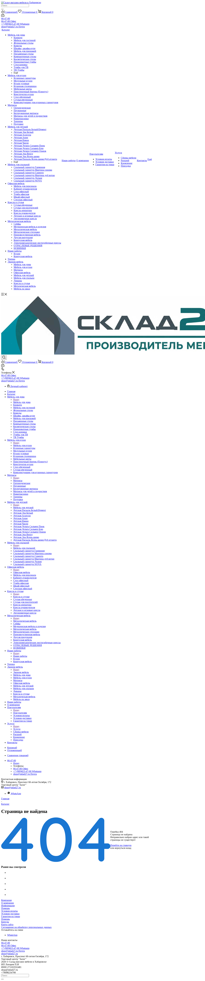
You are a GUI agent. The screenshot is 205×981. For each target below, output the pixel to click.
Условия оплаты (9, 911)
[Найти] (2, 9)
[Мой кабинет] (2, 16)
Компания (6, 900)
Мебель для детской (23, 507)
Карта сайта (7, 924)
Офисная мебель (21, 572)
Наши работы (20, 656)
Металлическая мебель (24, 621)
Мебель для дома (21, 402)
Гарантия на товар (10, 916)
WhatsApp (16, 793)
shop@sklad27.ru (12, 787)
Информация (8, 905)
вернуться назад (123, 848)
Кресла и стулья (21, 596)
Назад (16, 399)
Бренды (5, 922)
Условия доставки (10, 913)
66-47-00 (5, 18)
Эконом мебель (21, 672)
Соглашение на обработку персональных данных (26, 927)
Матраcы (17, 480)
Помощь (5, 908)
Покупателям (20, 713)
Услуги (16, 729)
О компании (7, 903)
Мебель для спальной (24, 548)
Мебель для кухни (22, 445)
